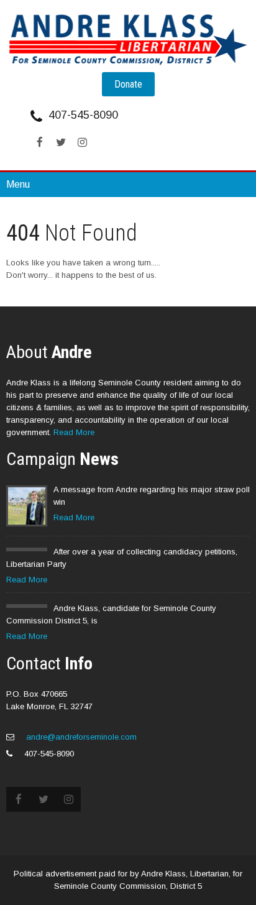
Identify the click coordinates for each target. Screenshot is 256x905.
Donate (128, 84)
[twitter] (61, 142)
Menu (18, 184)
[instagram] (82, 142)
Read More (73, 432)
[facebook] (39, 142)
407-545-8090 (83, 115)
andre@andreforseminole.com (80, 737)
